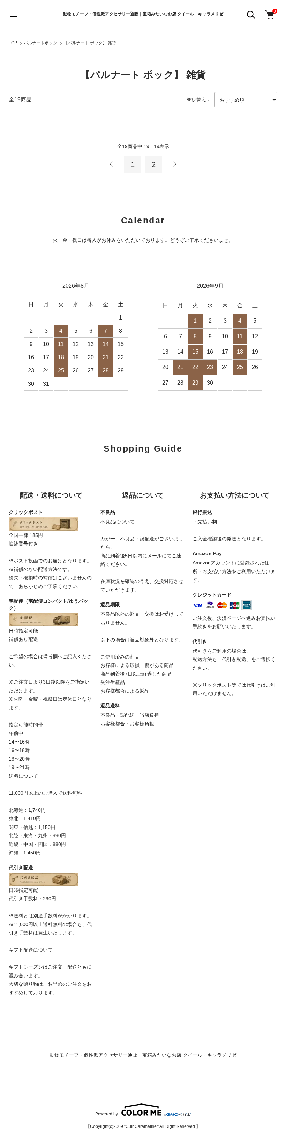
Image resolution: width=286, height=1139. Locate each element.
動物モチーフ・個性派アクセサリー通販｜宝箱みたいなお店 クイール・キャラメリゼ (143, 13)
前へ (111, 164)
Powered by (106, 1113)
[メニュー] (14, 14)
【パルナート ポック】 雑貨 (90, 42)
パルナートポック (40, 42)
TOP (13, 42)
